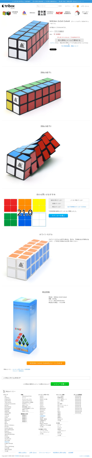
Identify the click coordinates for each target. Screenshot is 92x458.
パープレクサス (44, 430)
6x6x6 (41, 403)
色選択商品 (60, 397)
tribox (6, 435)
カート (75, 6)
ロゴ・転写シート (62, 399)
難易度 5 (24, 421)
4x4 (59, 408)
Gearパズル (25, 411)
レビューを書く (60, 384)
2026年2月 (78, 405)
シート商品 (60, 400)
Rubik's (7, 431)
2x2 (59, 402)
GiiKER (7, 414)
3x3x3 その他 (43, 399)
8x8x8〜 (42, 406)
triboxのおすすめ (27, 396)
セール (24, 397)
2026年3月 (78, 403)
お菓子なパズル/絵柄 (45, 425)
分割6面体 (27, 369)
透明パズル (25, 409)
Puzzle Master (9, 428)
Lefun (6, 417)
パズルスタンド (62, 430)
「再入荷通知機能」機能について (69, 46)
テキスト (60, 427)
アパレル (60, 433)
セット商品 (60, 396)
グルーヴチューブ (44, 432)
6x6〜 (59, 411)
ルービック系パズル (18, 369)
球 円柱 (42, 422)
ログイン (68, 6)
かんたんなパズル (27, 399)
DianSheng (8, 406)
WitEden (21, 371)
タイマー (60, 424)
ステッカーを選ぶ (58, 216)
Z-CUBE (7, 448)
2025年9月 (78, 413)
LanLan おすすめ (27, 400)
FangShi (7, 409)
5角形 (59, 416)
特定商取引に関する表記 (59, 452)
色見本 (59, 432)
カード (59, 426)
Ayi (5, 396)
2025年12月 (78, 408)
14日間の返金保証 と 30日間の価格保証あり (46, 1)
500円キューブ (26, 403)
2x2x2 (41, 396)
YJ (5, 445)
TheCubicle (8, 402)
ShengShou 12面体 (27, 402)
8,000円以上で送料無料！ (24, 1)
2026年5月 (78, 400)
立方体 (41, 417)
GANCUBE (8, 413)
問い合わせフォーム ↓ (77, 1)
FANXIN (7, 411)
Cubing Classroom (10, 403)
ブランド (15, 371)
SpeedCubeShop (10, 434)
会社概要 (70, 452)
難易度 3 (24, 418)
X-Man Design (9, 443)
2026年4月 (78, 402)
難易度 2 (24, 417)
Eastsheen (8, 408)
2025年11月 (78, 409)
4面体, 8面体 (43, 419)
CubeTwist (8, 400)
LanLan (7, 416)
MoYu (6, 423)
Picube (7, 426)
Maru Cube (8, 419)
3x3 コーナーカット (63, 405)
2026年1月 (78, 406)
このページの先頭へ (84, 456)
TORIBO (17, 455)
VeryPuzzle (8, 438)
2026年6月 (78, 399)
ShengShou (8, 432)
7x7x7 (41, 405)
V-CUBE (7, 437)
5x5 (59, 409)
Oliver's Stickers (9, 425)
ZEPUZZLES (8, 449)
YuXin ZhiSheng (9, 446)
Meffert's (7, 420)
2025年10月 (78, 411)
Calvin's (7, 397)
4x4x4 (41, 400)
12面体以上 (43, 420)
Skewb (42, 411)
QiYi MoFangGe (9, 429)
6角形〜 (60, 417)
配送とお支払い (23, 452)
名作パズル (25, 405)
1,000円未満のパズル (28, 408)
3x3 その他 (61, 406)
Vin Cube (7, 440)
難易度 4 (24, 420)
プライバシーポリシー (45, 452)
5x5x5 (41, 402)
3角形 (59, 413)
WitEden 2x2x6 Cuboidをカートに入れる (46, 363)
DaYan (7, 405)
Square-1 (42, 413)
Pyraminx (42, 409)
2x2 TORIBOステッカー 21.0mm (76, 207)
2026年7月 (78, 397)
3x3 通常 (60, 403)
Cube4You (8, 399)
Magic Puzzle (44, 423)
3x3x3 (41, 397)
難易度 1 (24, 415)
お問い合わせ (85, 6)
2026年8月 (78, 396)
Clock (41, 414)
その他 (6, 451)
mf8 (6, 422)
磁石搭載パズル (26, 406)
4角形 (59, 414)
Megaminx (43, 408)
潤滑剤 (59, 429)
